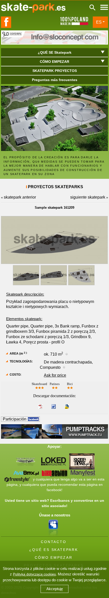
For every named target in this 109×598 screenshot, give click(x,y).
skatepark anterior (20, 197)
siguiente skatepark (87, 197)
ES (99, 22)
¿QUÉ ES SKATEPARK (53, 550)
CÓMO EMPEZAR (53, 557)
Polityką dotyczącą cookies (34, 574)
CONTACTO (53, 542)
